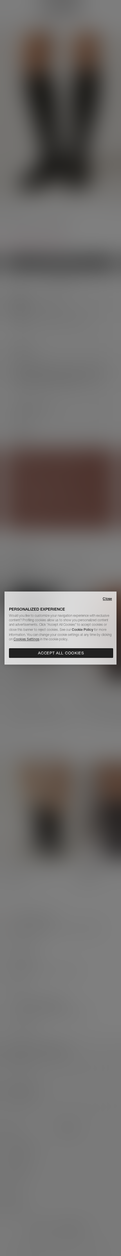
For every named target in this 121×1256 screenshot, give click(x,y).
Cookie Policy (82, 629)
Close (107, 599)
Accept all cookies (61, 653)
